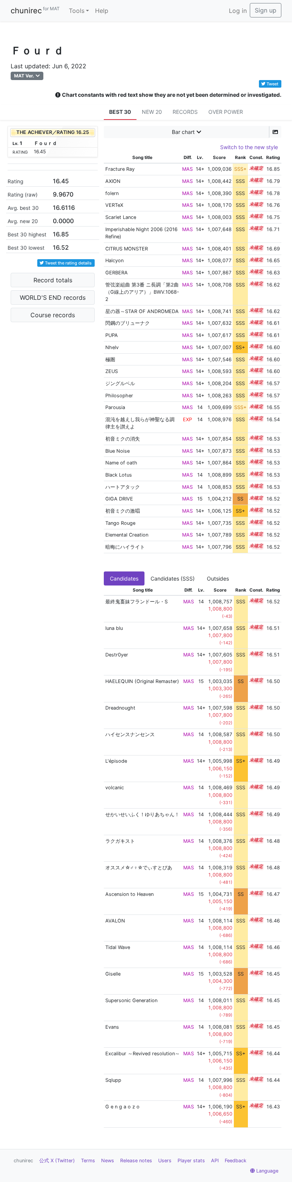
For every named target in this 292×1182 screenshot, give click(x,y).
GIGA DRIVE (119, 499)
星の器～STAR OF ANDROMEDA (142, 311)
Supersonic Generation (131, 1000)
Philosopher (119, 395)
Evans (112, 1027)
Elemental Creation (126, 535)
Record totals (52, 280)
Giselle (113, 974)
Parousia (115, 407)
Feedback (235, 1160)
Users (164, 1160)
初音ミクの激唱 (122, 511)
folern (112, 193)
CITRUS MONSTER (126, 249)
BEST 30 (120, 112)
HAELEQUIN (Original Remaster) (142, 681)
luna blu (114, 628)
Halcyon (114, 260)
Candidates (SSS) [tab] (173, 578)
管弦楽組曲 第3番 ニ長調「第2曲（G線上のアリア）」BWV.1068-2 (142, 292)
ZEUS (111, 371)
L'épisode (116, 761)
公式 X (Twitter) (57, 1160)
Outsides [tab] (218, 578)
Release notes (136, 1160)
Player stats (191, 1160)
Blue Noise (117, 451)
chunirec (35, 10)
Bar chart (183, 132)
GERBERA (116, 272)
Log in (238, 10)
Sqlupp (113, 1080)
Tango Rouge (120, 523)
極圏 (110, 359)
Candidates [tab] (124, 578)
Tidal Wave (117, 947)
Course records (52, 315)
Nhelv (112, 347)
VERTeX (114, 205)
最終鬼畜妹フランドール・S (136, 601)
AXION (113, 181)
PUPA (111, 335)
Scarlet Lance (120, 217)
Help (101, 10)
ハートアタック (122, 487)
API (215, 1160)
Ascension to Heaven (129, 894)
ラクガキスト (120, 841)
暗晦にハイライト (125, 547)
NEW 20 (152, 112)
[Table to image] (275, 132)
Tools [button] (76, 10)
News (107, 1160)
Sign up (265, 10)
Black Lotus (118, 475)
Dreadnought (120, 708)
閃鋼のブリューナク (127, 323)
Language (267, 1171)
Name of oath (121, 463)
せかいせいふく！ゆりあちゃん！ (142, 814)
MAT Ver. (24, 76)
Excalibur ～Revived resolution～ (142, 1053)
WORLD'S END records (53, 297)
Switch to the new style (249, 147)
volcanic (114, 787)
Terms (88, 1160)
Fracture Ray (120, 169)
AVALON (115, 921)
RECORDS (185, 112)
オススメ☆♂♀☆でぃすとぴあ (138, 867)
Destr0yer (116, 655)
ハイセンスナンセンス (130, 734)
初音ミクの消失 (122, 439)
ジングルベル (120, 383)
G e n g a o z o (122, 1107)
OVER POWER (225, 112)
